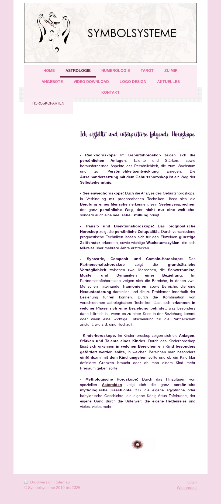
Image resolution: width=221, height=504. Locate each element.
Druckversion (41, 482)
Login (192, 482)
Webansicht (187, 487)
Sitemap (63, 482)
